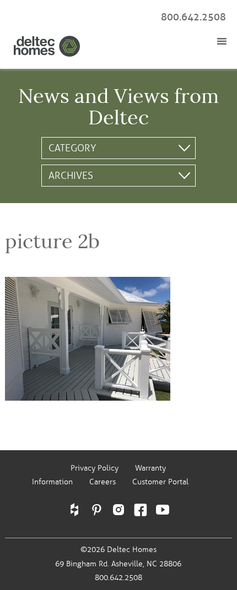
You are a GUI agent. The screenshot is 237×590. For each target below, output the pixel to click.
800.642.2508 (193, 17)
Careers (102, 482)
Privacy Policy (94, 468)
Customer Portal (160, 482)
